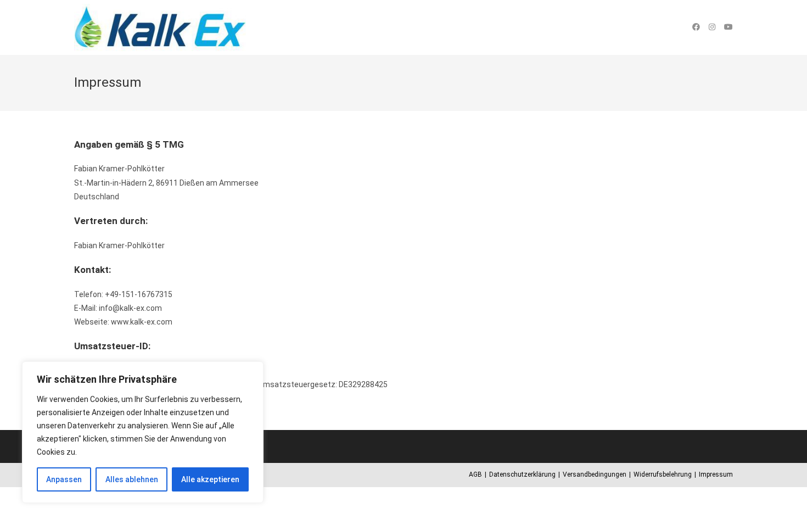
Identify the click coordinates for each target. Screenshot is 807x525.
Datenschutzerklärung (522, 474)
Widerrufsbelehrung (663, 474)
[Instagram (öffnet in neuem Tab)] (712, 27)
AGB (475, 474)
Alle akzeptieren (210, 479)
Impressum (716, 474)
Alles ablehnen (131, 479)
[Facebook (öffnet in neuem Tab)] (696, 27)
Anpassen (64, 479)
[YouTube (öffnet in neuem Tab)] (728, 27)
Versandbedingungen (594, 474)
